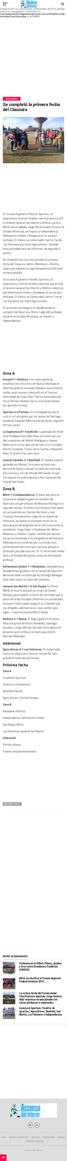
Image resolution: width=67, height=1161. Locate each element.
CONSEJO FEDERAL (34, 1141)
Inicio (3, 1137)
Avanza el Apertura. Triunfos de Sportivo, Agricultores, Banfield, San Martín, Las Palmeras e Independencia (40, 1011)
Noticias (36, 1137)
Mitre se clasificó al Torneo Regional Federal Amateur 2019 (39, 980)
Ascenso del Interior (19, 1137)
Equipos (62, 1137)
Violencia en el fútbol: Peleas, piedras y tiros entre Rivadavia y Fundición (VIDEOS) (40, 966)
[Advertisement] (33, 60)
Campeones (49, 1137)
